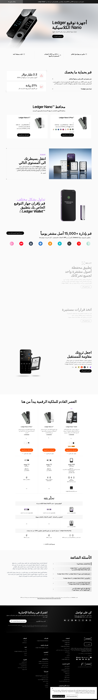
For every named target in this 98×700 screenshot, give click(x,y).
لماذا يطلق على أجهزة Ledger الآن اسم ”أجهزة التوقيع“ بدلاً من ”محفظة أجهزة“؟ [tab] (81, 589)
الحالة (47, 683)
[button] (11, 1)
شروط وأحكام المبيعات (23, 663)
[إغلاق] (52, 688)
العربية (89, 644)
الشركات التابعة (45, 681)
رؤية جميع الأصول (67, 679)
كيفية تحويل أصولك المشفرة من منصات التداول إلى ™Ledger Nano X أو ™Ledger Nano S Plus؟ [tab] (78, 583)
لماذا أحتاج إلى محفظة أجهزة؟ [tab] (83, 563)
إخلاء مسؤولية (24, 669)
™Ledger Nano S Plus (66, 118)
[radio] (73, 129)
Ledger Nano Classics (65, 646)
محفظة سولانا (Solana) (66, 669)
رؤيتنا (26, 649)
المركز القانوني (24, 661)
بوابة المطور (46, 654)
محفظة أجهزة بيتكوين (44, 667)
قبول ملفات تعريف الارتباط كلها (58, 696)
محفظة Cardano (67, 671)
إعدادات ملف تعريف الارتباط (72, 696)
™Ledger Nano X (24, 118)
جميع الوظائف (24, 642)
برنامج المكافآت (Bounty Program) (42, 675)
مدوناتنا (25, 655)
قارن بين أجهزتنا (67, 648)
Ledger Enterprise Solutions (42, 640)
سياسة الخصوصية (24, 665)
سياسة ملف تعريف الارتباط (22, 667)
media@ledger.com (80, 617)
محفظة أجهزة (67, 651)
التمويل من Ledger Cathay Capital (42, 647)
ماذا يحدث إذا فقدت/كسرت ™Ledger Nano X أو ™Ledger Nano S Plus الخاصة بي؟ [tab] (80, 568)
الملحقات (68, 655)
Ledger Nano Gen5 (66, 640)
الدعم (47, 673)
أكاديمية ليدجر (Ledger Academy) (20, 651)
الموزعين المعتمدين (45, 677)
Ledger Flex (67, 642)
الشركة (25, 653)
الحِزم (69, 653)
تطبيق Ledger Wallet (66, 659)
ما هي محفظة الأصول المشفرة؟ (64, 681)
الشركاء (46, 686)
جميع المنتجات (67, 657)
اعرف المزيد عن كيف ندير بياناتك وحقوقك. (28, 626)
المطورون (46, 685)
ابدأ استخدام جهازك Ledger (43, 661)
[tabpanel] (26, 570)
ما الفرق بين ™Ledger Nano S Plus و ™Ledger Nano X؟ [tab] (76, 578)
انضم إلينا (25, 640)
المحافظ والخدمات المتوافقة (43, 663)
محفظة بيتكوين (67, 666)
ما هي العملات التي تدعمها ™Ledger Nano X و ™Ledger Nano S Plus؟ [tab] (73, 574)
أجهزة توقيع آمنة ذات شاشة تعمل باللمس (63, 650)
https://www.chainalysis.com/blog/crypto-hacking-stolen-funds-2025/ (49, 598)
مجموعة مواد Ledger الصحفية (43, 679)
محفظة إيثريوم (67, 668)
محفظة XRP (67, 673)
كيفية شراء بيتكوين (45, 665)
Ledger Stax (67, 644)
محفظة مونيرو (67, 675)
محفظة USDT (67, 677)
